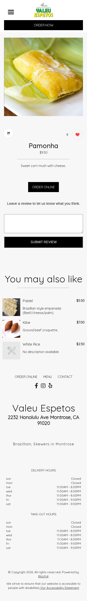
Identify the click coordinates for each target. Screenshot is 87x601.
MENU (47, 377)
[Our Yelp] (50, 385)
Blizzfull (43, 576)
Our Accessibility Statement (59, 588)
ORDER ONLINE (43, 187)
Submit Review (44, 242)
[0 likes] (76, 134)
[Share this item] (8, 133)
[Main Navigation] (11, 12)
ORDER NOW (43, 25)
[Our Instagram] (43, 385)
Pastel (28, 300)
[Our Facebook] (36, 385)
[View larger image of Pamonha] (43, 77)
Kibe (26, 322)
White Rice (31, 344)
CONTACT (65, 377)
